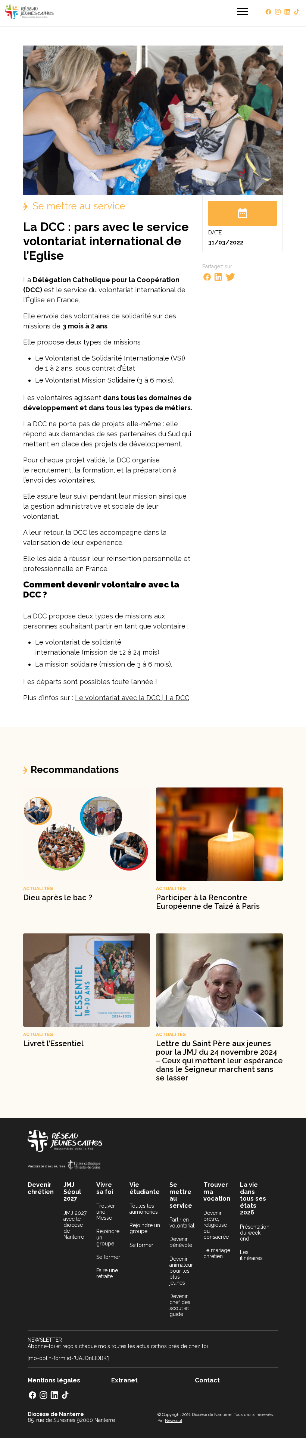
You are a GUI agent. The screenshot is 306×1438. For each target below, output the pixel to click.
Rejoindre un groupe (107, 1237)
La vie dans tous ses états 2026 (253, 1198)
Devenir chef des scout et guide (179, 1305)
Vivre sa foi (104, 1188)
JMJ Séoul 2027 (72, 1191)
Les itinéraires (251, 1255)
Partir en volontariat (181, 1223)
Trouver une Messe (105, 1212)
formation (97, 470)
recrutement (51, 470)
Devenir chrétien (41, 1188)
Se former (108, 1257)
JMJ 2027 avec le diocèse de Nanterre (75, 1225)
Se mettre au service (180, 1195)
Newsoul (173, 1420)
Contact (207, 1380)
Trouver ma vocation (216, 1191)
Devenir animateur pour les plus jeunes (181, 1271)
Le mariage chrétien (216, 1253)
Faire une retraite (107, 1273)
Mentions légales (54, 1380)
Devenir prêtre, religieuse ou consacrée (216, 1225)
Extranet (124, 1380)
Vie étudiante (144, 1188)
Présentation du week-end (254, 1233)
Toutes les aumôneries (143, 1209)
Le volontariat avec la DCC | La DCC (132, 698)
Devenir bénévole (180, 1242)
